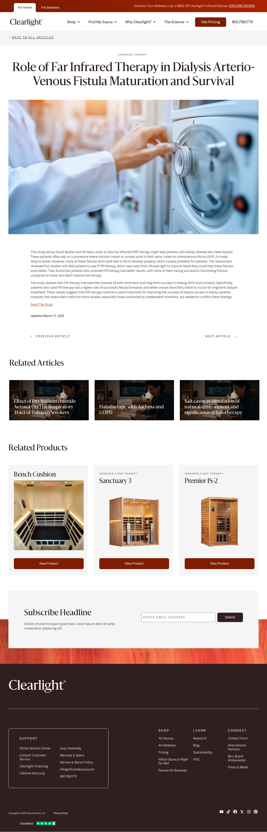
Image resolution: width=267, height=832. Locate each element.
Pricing (163, 752)
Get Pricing (210, 22)
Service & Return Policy (76, 762)
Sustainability (202, 752)
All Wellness (167, 745)
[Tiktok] (228, 812)
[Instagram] (249, 812)
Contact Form (238, 738)
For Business (50, 7)
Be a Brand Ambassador (237, 758)
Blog (196, 745)
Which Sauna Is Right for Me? (173, 761)
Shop (71, 22)
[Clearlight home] (27, 22)
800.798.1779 (242, 22)
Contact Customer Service (33, 757)
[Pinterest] (256, 812)
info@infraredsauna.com (77, 769)
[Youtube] (221, 812)
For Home (25, 7)
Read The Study (42, 305)
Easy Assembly (70, 748)
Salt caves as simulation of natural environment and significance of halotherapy (213, 407)
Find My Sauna (100, 22)
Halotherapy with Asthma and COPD (131, 410)
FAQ (196, 759)
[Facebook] (235, 812)
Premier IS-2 (201, 481)
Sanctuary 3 (115, 481)
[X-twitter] (242, 812)
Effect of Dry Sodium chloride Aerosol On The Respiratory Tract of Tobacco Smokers (45, 407)
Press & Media (238, 767)
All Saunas (166, 738)
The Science (174, 22)
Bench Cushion (35, 475)
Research (200, 738)
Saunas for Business (173, 770)
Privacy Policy (61, 813)
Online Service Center (35, 748)
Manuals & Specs (72, 755)
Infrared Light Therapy (118, 473)
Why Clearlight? (138, 22)
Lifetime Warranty (32, 773)
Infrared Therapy (132, 54)
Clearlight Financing (34, 766)
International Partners (237, 747)
